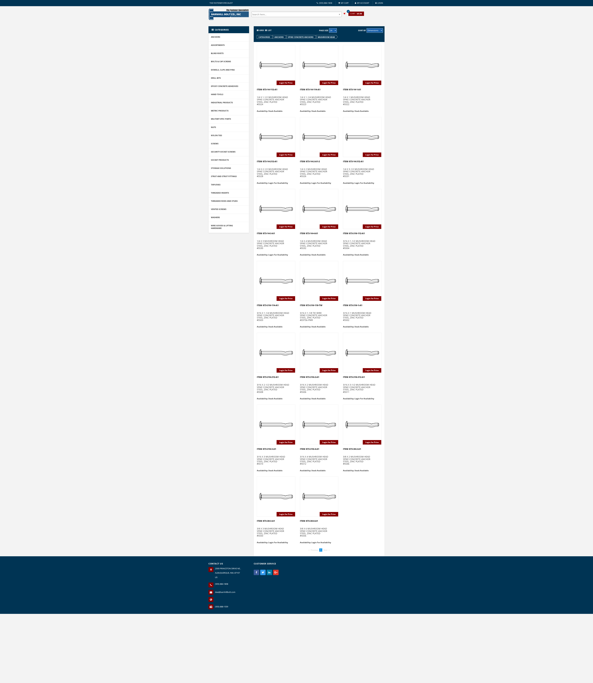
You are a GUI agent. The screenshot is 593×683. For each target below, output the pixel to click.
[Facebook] (256, 572)
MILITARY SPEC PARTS (221, 119)
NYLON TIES (216, 135)
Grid (261, 30)
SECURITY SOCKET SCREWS (223, 151)
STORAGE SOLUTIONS (221, 168)
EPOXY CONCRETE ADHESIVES (224, 86)
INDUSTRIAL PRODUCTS (222, 102)
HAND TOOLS (217, 94)
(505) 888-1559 (221, 606)
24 (331, 30)
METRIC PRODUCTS (220, 110)
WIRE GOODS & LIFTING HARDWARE (222, 227)
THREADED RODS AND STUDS (224, 201)
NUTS (213, 127)
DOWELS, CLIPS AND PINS (223, 70)
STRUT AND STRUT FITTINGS (224, 176)
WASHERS (215, 217)
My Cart (345, 3)
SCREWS (215, 143)
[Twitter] (263, 572)
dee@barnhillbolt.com (225, 592)
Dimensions (373, 30)
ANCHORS (215, 37)
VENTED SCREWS (218, 209)
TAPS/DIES (216, 184)
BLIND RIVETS (217, 53)
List (269, 30)
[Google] (276, 572)
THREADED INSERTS (220, 193)
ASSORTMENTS (218, 45)
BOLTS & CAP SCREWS (221, 61)
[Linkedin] (269, 572)
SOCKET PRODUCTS (220, 160)
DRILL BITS (216, 78)
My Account (363, 3)
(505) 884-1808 (325, 3)
